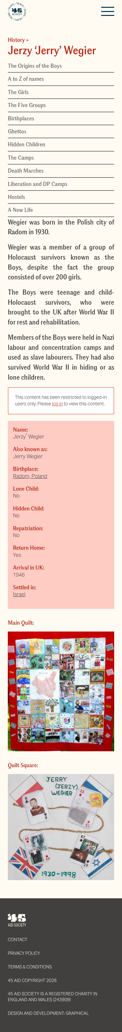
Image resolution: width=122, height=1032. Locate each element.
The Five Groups (27, 105)
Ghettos (17, 131)
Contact (17, 939)
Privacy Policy (24, 953)
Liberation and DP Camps (37, 184)
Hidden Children (26, 144)
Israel (19, 594)
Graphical (77, 1013)
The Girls (18, 92)
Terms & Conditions (30, 967)
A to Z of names (26, 78)
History (16, 39)
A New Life (20, 210)
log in (57, 404)
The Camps (21, 157)
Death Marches (26, 170)
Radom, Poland (30, 476)
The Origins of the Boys (35, 65)
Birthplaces (21, 118)
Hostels (16, 197)
